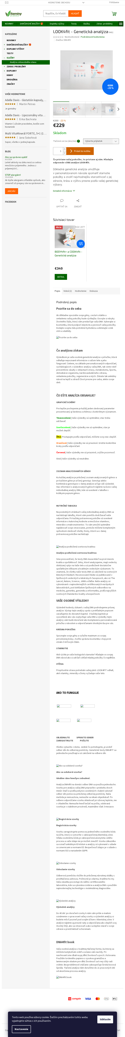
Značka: (63, 40)
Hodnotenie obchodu (59, 2)
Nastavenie (21, 1029)
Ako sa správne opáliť (16, 157)
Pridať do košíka (82, 151)
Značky (11, 84)
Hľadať (75, 13)
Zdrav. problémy (16, 66)
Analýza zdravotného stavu (23, 62)
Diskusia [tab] (94, 291)
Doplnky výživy (15, 49)
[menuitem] (9, 23)
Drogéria (12, 79)
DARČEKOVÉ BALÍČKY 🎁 (19, 44)
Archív (11, 191)
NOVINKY (11, 40)
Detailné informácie (62, 191)
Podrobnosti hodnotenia (92, 37)
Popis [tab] (57, 291)
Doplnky (12, 71)
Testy (10, 53)
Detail (60, 276)
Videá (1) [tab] (67, 291)
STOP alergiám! (13, 175)
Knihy (10, 75)
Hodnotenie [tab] (80, 291)
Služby (10, 57)
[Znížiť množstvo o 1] (64, 153)
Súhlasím (105, 1019)
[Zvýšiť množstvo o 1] (64, 149)
